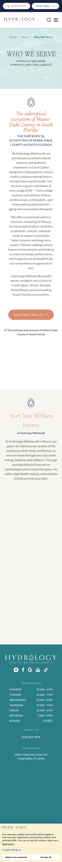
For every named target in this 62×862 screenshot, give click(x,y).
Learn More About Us (29, 315)
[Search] (49, 20)
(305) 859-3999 (18, 6)
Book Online (43, 6)
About (25, 37)
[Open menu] (56, 20)
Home (13, 37)
